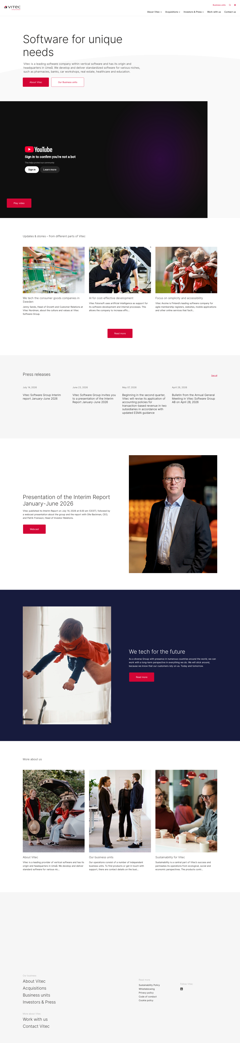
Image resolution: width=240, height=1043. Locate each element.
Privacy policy (146, 992)
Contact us (33, 927)
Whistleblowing (147, 989)
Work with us (132, 927)
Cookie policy (146, 1000)
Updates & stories (40, 939)
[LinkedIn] (182, 989)
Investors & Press (39, 1001)
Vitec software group (12, 8)
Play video (19, 203)
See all (214, 375)
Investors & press (136, 939)
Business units (219, 5)
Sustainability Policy (149, 985)
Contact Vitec (36, 1026)
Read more (120, 333)
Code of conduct (148, 996)
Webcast (34, 529)
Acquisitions (34, 988)
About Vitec (34, 981)
